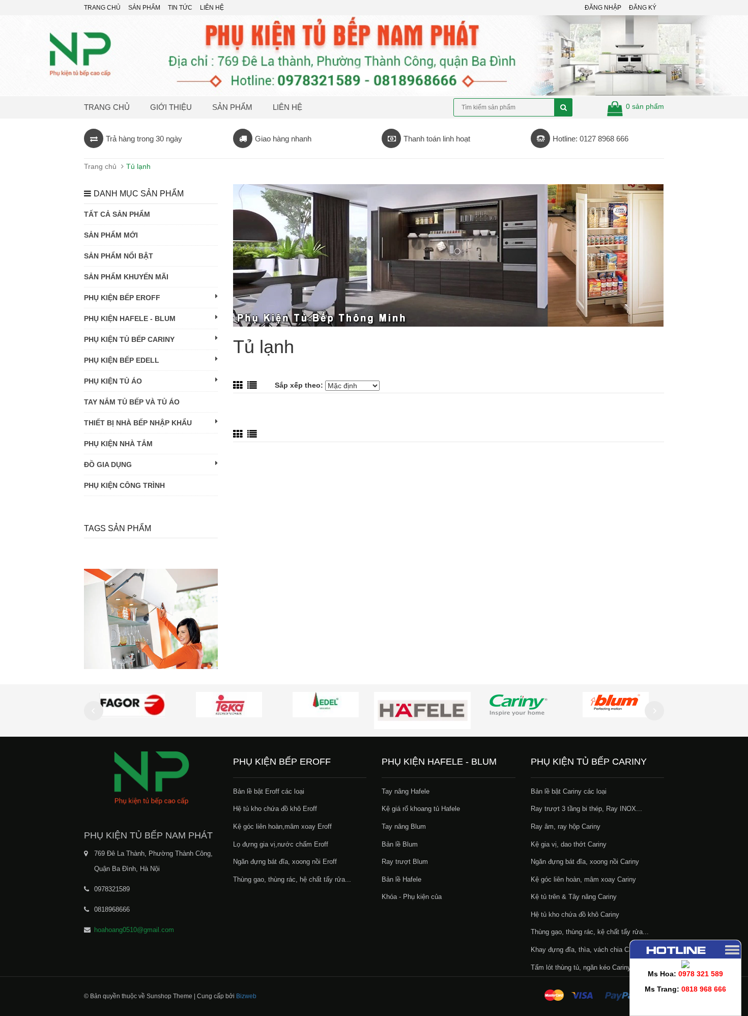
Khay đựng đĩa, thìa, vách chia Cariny (587, 949)
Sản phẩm (144, 7)
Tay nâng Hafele (405, 791)
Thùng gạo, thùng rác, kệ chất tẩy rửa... (590, 932)
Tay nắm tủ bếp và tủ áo (132, 402)
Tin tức (180, 7)
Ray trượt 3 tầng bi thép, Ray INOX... (586, 808)
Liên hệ (287, 107)
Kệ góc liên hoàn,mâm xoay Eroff (282, 826)
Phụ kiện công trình (124, 485)
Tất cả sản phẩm (117, 214)
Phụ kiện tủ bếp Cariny (129, 339)
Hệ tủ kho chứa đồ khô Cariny (575, 914)
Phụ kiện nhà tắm (118, 444)
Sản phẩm (232, 107)
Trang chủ (107, 107)
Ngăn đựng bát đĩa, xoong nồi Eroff (285, 861)
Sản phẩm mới (111, 235)
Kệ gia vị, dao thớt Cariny (569, 844)
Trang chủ (102, 7)
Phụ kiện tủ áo (113, 381)
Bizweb (246, 996)
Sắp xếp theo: (300, 385)
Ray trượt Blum (405, 861)
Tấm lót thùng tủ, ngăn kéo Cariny (581, 967)
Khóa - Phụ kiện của (412, 897)
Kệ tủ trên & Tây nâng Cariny (574, 897)
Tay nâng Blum (404, 826)
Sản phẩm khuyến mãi (126, 277)
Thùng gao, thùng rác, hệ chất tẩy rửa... (292, 879)
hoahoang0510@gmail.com (134, 930)
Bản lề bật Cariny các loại (569, 791)
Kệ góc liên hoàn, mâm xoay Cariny (583, 879)
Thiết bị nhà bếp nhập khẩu (138, 423)
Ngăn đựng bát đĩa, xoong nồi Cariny (585, 861)
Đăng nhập (603, 7)
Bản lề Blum (400, 844)
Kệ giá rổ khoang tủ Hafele (421, 808)
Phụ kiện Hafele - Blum (130, 318)
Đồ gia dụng (108, 464)
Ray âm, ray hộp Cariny (565, 826)
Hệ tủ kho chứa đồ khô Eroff (275, 808)
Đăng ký (642, 7)
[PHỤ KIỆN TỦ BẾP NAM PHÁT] (151, 777)
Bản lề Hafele (401, 879)
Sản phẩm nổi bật (118, 256)
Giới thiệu (171, 107)
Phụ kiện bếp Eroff (122, 298)
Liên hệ (212, 7)
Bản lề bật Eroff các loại (268, 791)
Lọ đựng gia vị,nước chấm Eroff (280, 844)
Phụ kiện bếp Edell (121, 360)
